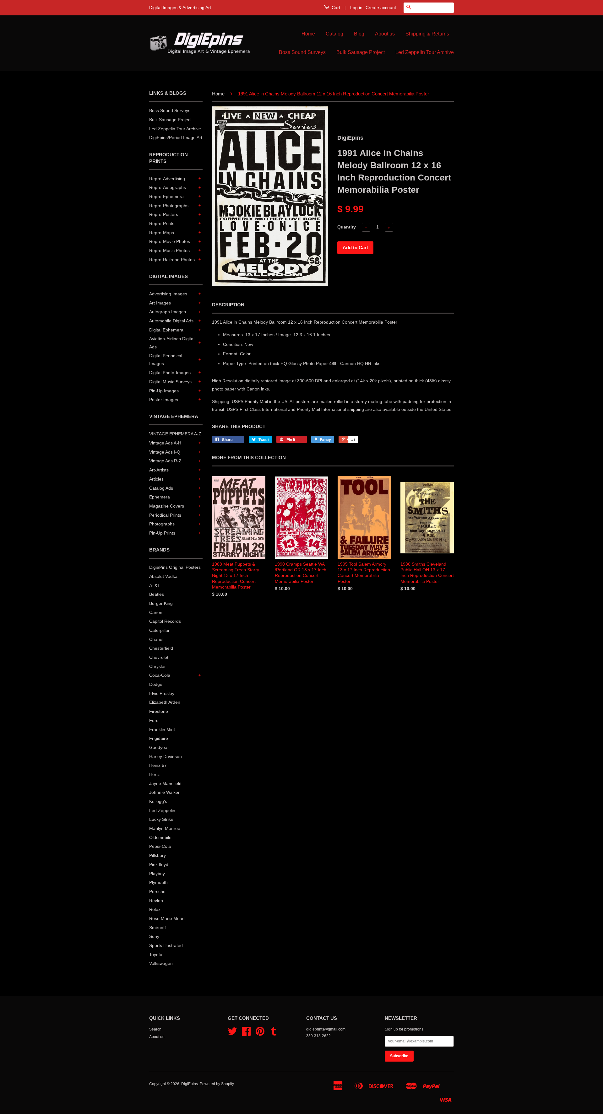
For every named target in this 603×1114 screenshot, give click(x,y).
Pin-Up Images (164, 390)
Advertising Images (168, 293)
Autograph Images (167, 311)
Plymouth (158, 882)
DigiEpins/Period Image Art (175, 137)
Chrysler (157, 666)
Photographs (162, 523)
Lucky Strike (161, 819)
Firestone (158, 711)
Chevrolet (158, 657)
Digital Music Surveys (170, 381)
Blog (359, 33)
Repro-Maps (161, 232)
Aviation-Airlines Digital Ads (171, 342)
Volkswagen (161, 963)
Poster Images (163, 399)
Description (228, 304)
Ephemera (159, 496)
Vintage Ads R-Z (165, 460)
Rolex (154, 909)
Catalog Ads (161, 488)
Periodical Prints (165, 515)
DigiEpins (189, 1084)
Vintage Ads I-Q (164, 452)
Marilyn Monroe (164, 828)
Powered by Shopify (217, 1084)
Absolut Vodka (163, 576)
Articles (156, 479)
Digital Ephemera (166, 329)
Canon (155, 612)
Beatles (156, 594)
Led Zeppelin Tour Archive (424, 52)
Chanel (156, 639)
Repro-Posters (163, 214)
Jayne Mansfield (165, 783)
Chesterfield (161, 648)
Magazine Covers (166, 506)
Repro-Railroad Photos (172, 259)
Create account (381, 7)
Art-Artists (159, 469)
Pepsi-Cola (160, 846)
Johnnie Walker (164, 792)
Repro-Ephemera (166, 196)
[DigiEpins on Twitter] (232, 1033)
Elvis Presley (161, 693)
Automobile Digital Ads (171, 320)
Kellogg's (158, 801)
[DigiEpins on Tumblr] (274, 1033)
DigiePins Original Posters (175, 567)
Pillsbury (157, 855)
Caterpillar (159, 630)
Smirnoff (157, 927)
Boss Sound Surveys (302, 52)
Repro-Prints (161, 223)
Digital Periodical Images (165, 359)
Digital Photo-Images (170, 372)
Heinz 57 (158, 765)
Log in (356, 7)
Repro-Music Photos (169, 250)
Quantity (346, 226)
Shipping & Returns (427, 33)
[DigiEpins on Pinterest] (260, 1033)
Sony (154, 936)
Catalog (334, 33)
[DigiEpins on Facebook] (246, 1033)
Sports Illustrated (166, 945)
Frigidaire (158, 738)
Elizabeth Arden (164, 702)
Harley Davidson (165, 756)
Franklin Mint (162, 729)
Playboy (157, 873)
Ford (154, 720)
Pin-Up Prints (162, 532)
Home (308, 33)
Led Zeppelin (162, 810)
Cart (335, 7)
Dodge (155, 684)
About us (385, 33)
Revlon (156, 900)
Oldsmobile (160, 837)
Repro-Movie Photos (169, 241)
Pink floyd (158, 864)
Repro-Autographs (167, 187)
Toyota (155, 954)
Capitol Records (165, 621)
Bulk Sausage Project (360, 52)
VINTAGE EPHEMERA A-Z (175, 433)
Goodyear (159, 747)
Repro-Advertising (167, 178)
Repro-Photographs (168, 205)
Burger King (161, 603)
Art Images (160, 302)
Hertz (154, 774)
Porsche (157, 891)
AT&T (154, 585)
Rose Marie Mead (167, 918)
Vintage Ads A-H (165, 442)
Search (155, 1029)
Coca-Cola (159, 675)
